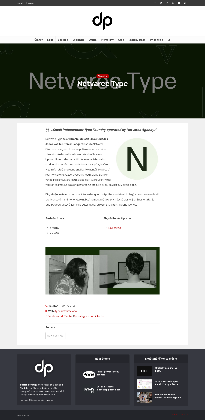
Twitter (68, 316)
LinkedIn (99, 316)
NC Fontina (115, 228)
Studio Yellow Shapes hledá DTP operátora (166, 383)
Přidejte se (156, 39)
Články (39, 39)
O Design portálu (37, 400)
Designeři (78, 39)
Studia (92, 39)
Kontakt (20, 3)
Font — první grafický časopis (108, 373)
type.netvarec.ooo (66, 311)
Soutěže (63, 39)
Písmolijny (107, 39)
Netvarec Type (55, 335)
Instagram (83, 316)
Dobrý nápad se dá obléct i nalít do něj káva (168, 396)
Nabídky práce (137, 39)
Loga (50, 39)
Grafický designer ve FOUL (166, 369)
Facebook (53, 316)
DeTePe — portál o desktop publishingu (109, 388)
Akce (121, 39)
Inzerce (29, 3)
